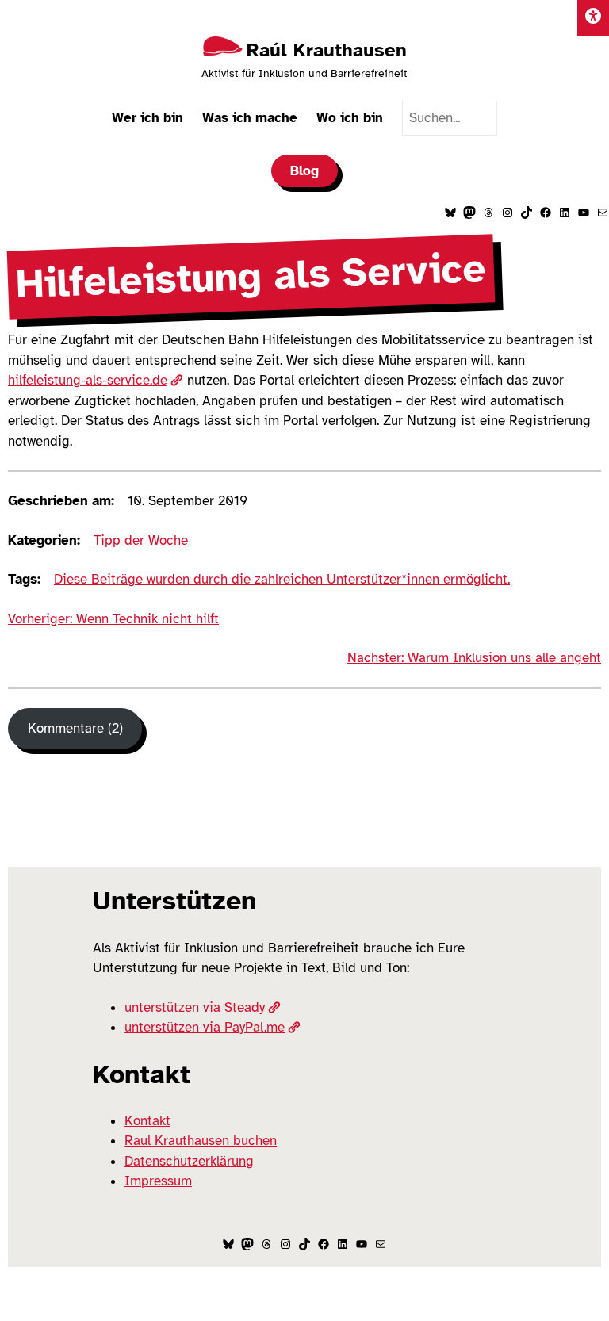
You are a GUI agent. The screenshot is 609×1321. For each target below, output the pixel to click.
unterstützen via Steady (194, 1007)
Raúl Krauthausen (327, 50)
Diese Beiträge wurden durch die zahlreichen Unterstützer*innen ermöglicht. (282, 579)
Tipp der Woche (141, 540)
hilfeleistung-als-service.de (87, 380)
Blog (304, 171)
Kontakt (147, 1120)
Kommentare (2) (75, 728)
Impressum (158, 1181)
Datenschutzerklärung (189, 1161)
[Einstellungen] (593, 18)
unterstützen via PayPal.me (204, 1027)
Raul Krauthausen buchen (200, 1140)
